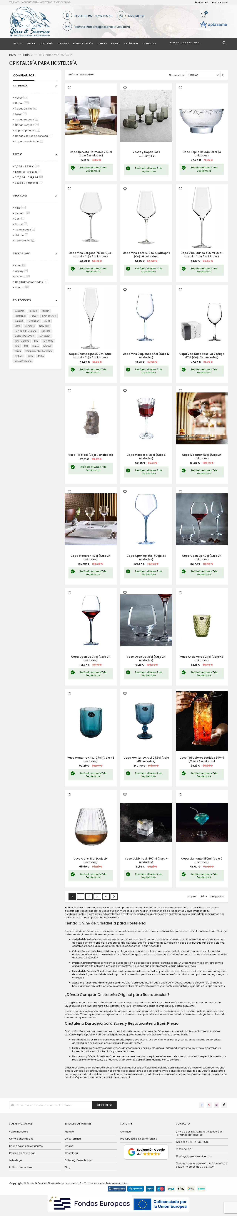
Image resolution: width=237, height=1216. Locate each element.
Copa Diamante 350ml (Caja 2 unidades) (201, 860)
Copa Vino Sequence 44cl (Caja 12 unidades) (146, 355)
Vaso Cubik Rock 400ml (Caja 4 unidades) (146, 860)
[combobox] (198, 42)
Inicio (12, 54)
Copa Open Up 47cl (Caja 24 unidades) (201, 557)
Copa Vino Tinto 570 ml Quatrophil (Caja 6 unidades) (146, 254)
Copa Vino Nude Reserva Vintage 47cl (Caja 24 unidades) (201, 355)
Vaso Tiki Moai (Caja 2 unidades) (90, 455)
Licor (20, 218)
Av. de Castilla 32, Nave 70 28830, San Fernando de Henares (199, 1133)
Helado (22, 235)
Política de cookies (20, 1167)
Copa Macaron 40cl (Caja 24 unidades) (91, 557)
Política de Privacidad (22, 1153)
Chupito (22, 287)
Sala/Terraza (73, 1138)
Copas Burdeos (27, 119)
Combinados (25, 229)
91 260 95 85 (83, 16)
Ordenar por (176, 75)
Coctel (22, 224)
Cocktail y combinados (32, 282)
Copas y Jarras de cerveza (34, 136)
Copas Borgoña (27, 125)
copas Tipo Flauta (28, 130)
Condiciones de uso (21, 1138)
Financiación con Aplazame (26, 1146)
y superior (29, 183)
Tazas (21, 114)
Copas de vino (26, 108)
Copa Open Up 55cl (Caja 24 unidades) (146, 557)
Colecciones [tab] (22, 300)
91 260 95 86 (103, 16)
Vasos (22, 97)
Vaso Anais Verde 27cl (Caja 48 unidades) (201, 658)
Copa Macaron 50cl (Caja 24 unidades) (202, 456)
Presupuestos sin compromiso (138, 1138)
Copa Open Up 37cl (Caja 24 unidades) (90, 658)
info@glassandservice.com (195, 1156)
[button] (69, 88)
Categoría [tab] (20, 85)
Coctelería (71, 1153)
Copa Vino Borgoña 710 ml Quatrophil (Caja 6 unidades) (91, 254)
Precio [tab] (17, 154)
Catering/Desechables (79, 1160)
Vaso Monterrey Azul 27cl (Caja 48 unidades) (90, 759)
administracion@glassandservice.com (102, 27)
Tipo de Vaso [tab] (21, 253)
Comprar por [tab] (23, 75)
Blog (67, 1167)
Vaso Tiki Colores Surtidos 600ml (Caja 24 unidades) (202, 759)
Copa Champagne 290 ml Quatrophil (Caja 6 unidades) (90, 355)
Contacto (126, 1131)
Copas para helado (29, 141)
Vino (21, 208)
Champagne (25, 240)
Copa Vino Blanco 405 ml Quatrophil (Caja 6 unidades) (202, 254)
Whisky (22, 271)
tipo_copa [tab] (20, 195)
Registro (203, 2)
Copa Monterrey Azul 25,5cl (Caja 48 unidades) (146, 759)
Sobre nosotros (18, 1131)
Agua (21, 265)
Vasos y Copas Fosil (146, 152)
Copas (22, 103)
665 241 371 (136, 16)
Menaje (27, 54)
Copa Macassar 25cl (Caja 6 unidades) (146, 456)
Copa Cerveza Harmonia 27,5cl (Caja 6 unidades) (91, 153)
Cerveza (23, 213)
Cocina (69, 1146)
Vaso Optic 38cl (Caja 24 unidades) (91, 860)
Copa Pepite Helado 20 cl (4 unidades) (202, 153)
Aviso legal (15, 1160)
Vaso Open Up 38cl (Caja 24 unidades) (146, 658)
